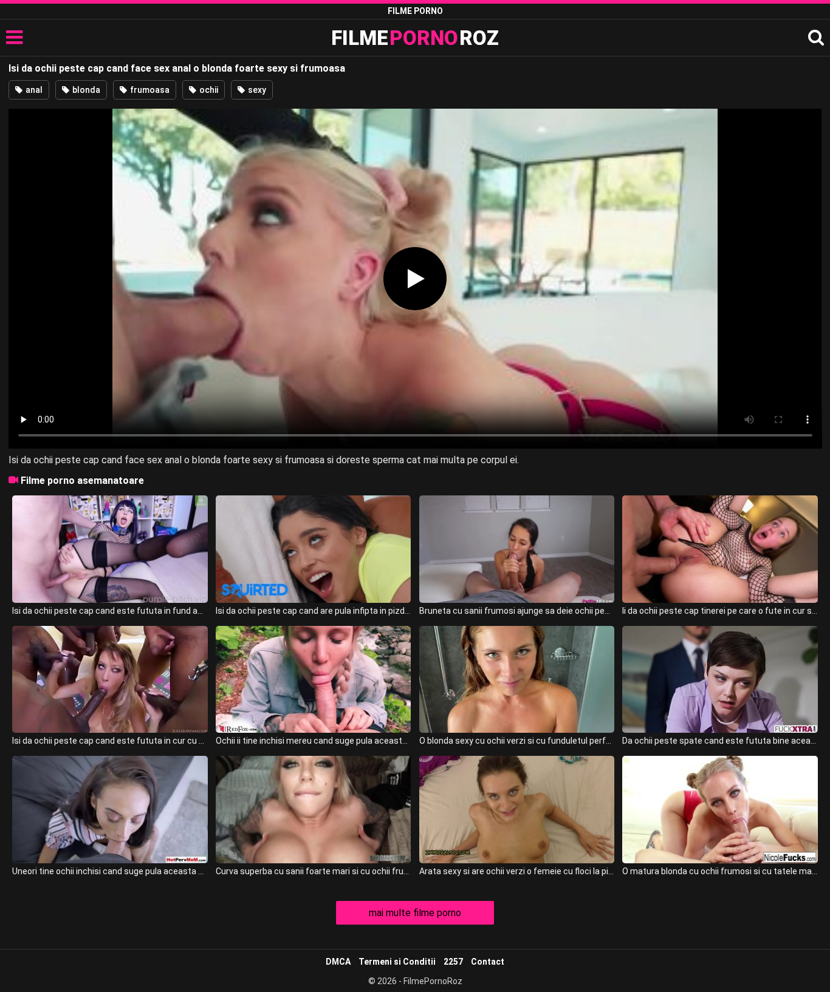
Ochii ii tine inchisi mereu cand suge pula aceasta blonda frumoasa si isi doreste (313, 741)
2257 (453, 962)
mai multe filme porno (415, 913)
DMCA (338, 962)
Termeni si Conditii (397, 962)
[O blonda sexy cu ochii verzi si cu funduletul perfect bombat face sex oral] (516, 679)
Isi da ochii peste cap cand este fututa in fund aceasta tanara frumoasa (109, 611)
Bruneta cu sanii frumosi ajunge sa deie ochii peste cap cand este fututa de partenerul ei (516, 611)
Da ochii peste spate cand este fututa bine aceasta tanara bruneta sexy (719, 741)
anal (33, 90)
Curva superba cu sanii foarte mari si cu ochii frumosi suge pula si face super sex (313, 871)
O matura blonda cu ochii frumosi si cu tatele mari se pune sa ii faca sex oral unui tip (719, 871)
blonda (85, 90)
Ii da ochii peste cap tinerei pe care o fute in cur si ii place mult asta (719, 611)
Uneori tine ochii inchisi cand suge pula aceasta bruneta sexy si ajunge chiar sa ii (109, 871)
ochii (207, 90)
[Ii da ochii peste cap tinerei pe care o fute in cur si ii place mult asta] (719, 549)
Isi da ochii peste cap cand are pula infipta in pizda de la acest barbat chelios (313, 611)
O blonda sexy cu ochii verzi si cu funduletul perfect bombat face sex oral (516, 741)
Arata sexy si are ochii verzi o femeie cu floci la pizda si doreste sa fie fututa (516, 871)
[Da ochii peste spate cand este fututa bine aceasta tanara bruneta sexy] (719, 679)
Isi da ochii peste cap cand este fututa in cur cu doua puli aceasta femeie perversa (109, 741)
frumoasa (149, 90)
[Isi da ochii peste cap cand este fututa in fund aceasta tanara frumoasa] (109, 549)
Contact (487, 962)
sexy (256, 90)
